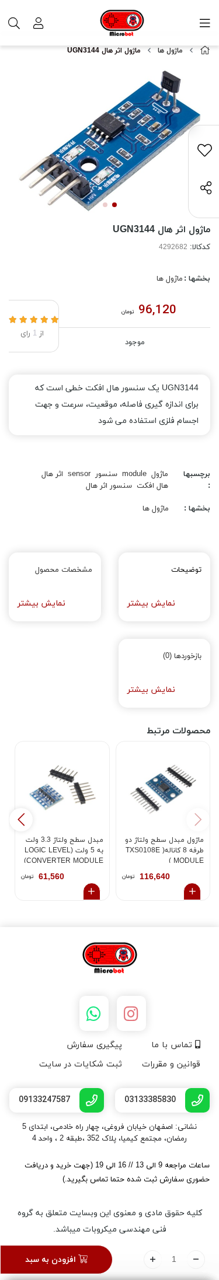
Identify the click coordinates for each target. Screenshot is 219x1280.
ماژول (159, 474)
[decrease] (196, 1259)
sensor (79, 474)
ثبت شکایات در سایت (80, 1064)
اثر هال (52, 474)
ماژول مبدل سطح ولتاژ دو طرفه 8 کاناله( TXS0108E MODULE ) (164, 849)
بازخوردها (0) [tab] (182, 656)
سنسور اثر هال (109, 486)
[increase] (153, 1259)
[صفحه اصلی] (205, 51)
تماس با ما (173, 1045)
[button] (21, 819)
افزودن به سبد (51, 1259)
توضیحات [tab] (186, 570)
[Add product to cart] (192, 891)
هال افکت (152, 486)
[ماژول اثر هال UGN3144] (109, 958)
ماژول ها (170, 50)
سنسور (106, 474)
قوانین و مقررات (171, 1064)
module (134, 474)
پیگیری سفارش (94, 1045)
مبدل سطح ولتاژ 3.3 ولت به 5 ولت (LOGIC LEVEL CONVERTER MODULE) (63, 849)
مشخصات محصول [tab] (63, 570)
